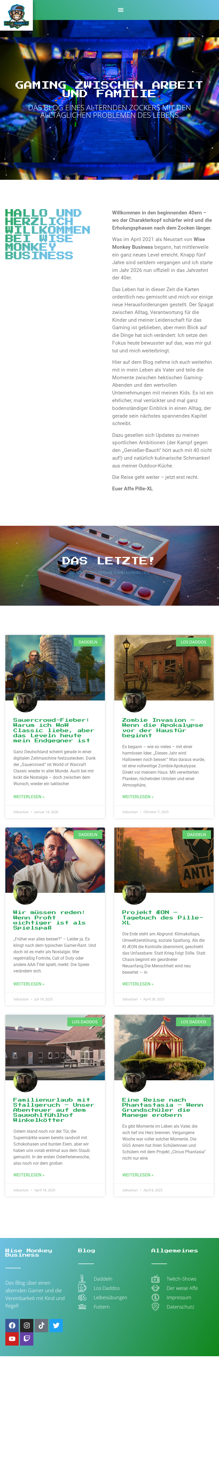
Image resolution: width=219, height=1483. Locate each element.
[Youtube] (12, 1339)
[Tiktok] (41, 1325)
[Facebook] (12, 1325)
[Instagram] (26, 1325)
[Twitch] (26, 1339)
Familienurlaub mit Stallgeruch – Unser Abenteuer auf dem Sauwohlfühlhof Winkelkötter (54, 1110)
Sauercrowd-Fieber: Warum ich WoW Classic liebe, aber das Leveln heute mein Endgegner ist (54, 730)
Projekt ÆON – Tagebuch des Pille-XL (163, 917)
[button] (120, 10)
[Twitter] (56, 1325)
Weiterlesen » (29, 796)
